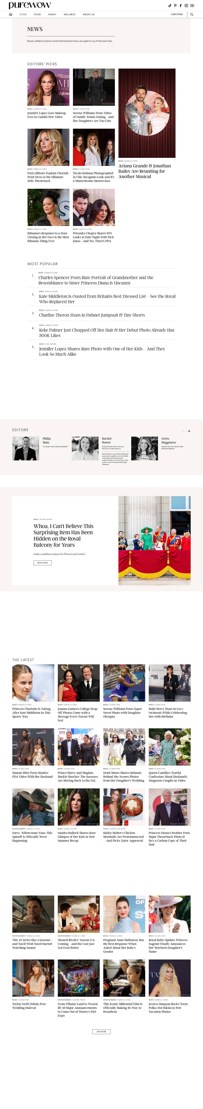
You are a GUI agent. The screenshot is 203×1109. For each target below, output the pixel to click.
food (37, 15)
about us (89, 15)
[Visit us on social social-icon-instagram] (186, 5)
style (23, 15)
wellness (70, 15)
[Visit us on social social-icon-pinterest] (175, 5)
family (52, 15)
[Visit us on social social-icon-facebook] (180, 5)
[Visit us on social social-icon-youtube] (192, 5)
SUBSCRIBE (177, 14)
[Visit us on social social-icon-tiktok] (169, 5)
